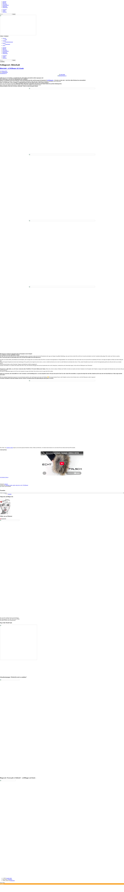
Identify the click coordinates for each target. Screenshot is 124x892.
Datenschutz (5, 7)
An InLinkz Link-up (4, 477)
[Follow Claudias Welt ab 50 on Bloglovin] (5, 513)
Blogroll (4, 2)
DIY (6, 39)
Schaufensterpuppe (9, 41)
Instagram (5, 11)
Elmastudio (12, 880)
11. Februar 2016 (3, 71)
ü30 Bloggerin (50, 80)
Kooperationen (6, 5)
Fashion (4, 40)
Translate (9, 494)
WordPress (10, 879)
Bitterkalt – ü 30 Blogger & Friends (12, 68)
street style (18, 485)
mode (14, 485)
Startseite (4, 1)
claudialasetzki (5, 72)
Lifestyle (4, 38)
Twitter (4, 10)
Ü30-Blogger (25, 485)
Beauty (4, 43)
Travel (4, 45)
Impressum (5, 6)
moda (11, 485)
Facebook (5, 9)
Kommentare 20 (3, 73)
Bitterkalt (7, 485)
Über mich (5, 3)
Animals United (9, 447)
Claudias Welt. (9, 878)
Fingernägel (7, 44)
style (21, 485)
